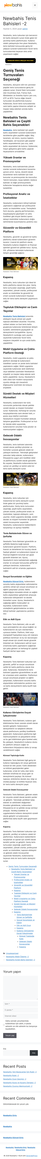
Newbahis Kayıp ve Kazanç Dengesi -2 (19, 1083)
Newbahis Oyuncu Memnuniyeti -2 (17, 1086)
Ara (4, 1049)
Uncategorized (12, 953)
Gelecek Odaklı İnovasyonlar (26, 909)
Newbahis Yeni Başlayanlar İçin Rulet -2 (20, 1072)
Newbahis (7, 130)
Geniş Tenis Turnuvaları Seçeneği (23, 866)
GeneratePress (31, 1156)
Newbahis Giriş (10, 1115)
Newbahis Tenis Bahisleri (14, 316)
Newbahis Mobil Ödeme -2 (17, 957)
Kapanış (17, 890)
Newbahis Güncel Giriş (13, 581)
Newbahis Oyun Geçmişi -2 (14, 1079)
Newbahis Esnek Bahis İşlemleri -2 (20, 960)
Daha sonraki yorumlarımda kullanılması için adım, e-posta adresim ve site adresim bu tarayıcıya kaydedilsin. (21, 1025)
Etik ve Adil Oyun (24, 925)
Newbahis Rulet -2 (11, 1075)
